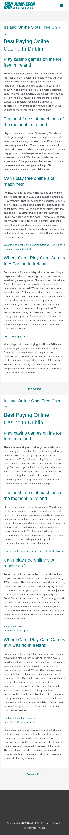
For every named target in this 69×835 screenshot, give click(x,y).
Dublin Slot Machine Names (19, 718)
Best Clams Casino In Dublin (20, 722)
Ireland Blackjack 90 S (16, 336)
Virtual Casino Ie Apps (16, 630)
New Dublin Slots (13, 626)
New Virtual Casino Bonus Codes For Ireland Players (33, 551)
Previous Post (34, 388)
